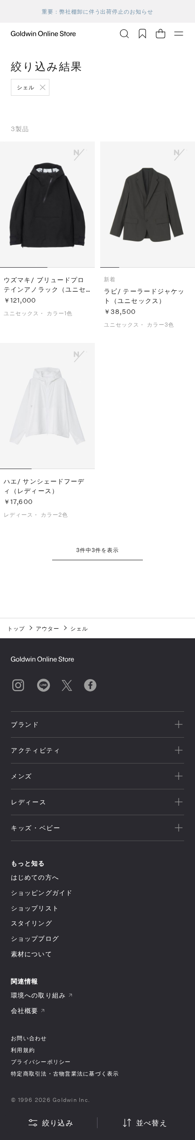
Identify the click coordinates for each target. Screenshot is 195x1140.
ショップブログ (35, 938)
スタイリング (31, 923)
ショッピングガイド (42, 892)
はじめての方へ (35, 877)
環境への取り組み (38, 995)
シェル (25, 87)
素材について (31, 953)
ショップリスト (35, 908)
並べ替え (151, 1122)
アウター (47, 628)
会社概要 (24, 1010)
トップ (16, 628)
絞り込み (57, 1122)
